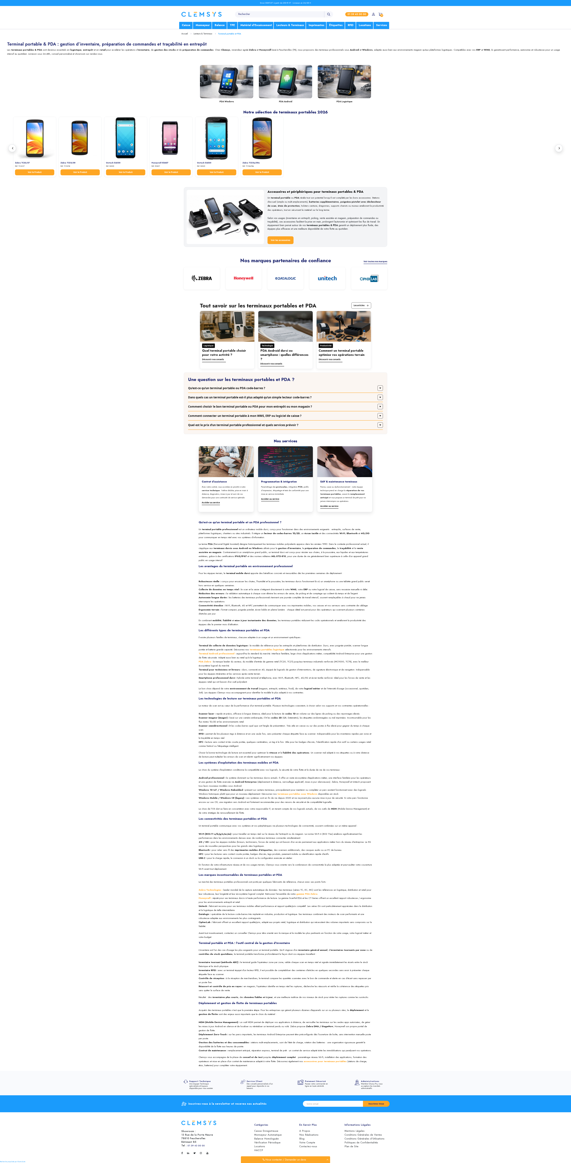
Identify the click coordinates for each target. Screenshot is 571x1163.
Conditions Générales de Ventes (363, 1135)
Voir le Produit (35, 172)
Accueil (184, 33)
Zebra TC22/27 (22, 162)
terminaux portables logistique (267, 649)
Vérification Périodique (267, 1142)
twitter (195, 1153)
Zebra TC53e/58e (251, 162)
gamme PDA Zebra (306, 894)
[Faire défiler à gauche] (12, 148)
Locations (259, 1146)
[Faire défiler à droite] (559, 148)
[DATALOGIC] (285, 278)
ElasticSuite (21, 1161)
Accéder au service (211, 502)
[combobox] (284, 14)
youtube (208, 1153)
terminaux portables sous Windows (297, 794)
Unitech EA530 (113, 162)
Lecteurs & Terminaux (203, 33)
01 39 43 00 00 (196, 1145)
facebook (182, 1153)
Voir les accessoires (280, 240)
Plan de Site (352, 1146)
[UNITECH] (327, 278)
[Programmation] (285, 461)
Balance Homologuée (266, 1138)
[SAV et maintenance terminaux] (344, 461)
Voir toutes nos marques (375, 261)
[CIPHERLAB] (369, 278)
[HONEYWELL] (244, 278)
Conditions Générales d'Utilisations (365, 1138)
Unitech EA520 (204, 162)
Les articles (359, 305)
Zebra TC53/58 (68, 162)
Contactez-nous (308, 1146)
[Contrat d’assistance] (226, 461)
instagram (201, 1153)
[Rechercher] (328, 14)
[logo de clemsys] (201, 14)
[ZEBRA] (202, 278)
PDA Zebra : (205, 661)
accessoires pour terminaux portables (325, 1061)
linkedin (188, 1153)
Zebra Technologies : (211, 890)
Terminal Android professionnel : (217, 653)
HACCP (258, 1150)
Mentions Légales (355, 1131)
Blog (302, 1138)
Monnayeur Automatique (268, 1135)
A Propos (304, 1131)
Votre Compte (307, 1142)
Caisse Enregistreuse (266, 1131)
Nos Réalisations (309, 1135)
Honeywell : (205, 898)
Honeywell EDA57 (160, 162)
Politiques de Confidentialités (361, 1142)
